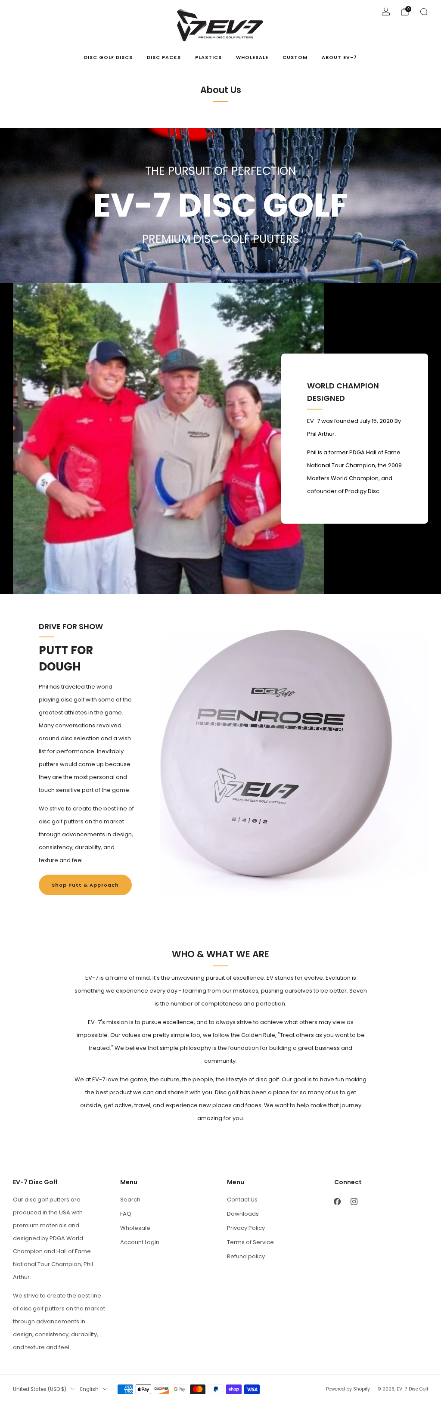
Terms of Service (250, 1242)
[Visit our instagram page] (354, 1201)
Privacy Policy (246, 1228)
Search (130, 1199)
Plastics (208, 57)
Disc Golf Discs (108, 57)
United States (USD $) (39, 1389)
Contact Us (242, 1199)
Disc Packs (164, 57)
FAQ (125, 1214)
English (89, 1389)
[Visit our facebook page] (337, 1201)
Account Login (139, 1242)
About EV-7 (339, 57)
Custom (295, 57)
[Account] (386, 11)
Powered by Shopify (348, 1389)
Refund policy (246, 1256)
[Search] (423, 11)
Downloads (243, 1214)
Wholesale (252, 57)
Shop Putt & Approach (85, 885)
